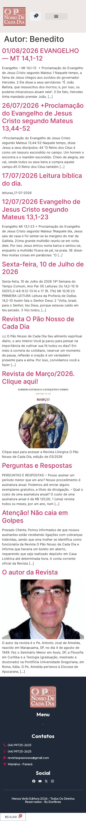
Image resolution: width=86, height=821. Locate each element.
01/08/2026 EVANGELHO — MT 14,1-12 (40, 54)
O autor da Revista (30, 572)
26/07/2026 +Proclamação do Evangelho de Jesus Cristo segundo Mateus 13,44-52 (43, 117)
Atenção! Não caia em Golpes (35, 516)
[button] (56, 16)
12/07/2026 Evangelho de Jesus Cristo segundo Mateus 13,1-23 (41, 209)
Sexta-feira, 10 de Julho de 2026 (43, 268)
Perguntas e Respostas (37, 465)
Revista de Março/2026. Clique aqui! (38, 377)
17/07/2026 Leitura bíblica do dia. (42, 179)
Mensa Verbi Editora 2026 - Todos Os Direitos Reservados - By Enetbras (43, 800)
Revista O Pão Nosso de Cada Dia (38, 322)
